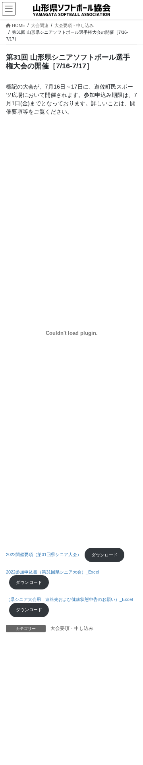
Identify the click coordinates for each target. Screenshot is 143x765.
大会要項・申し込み (71, 628)
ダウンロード (104, 554)
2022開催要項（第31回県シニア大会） (43, 554)
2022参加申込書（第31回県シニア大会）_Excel (52, 572)
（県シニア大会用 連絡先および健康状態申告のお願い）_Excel (69, 599)
